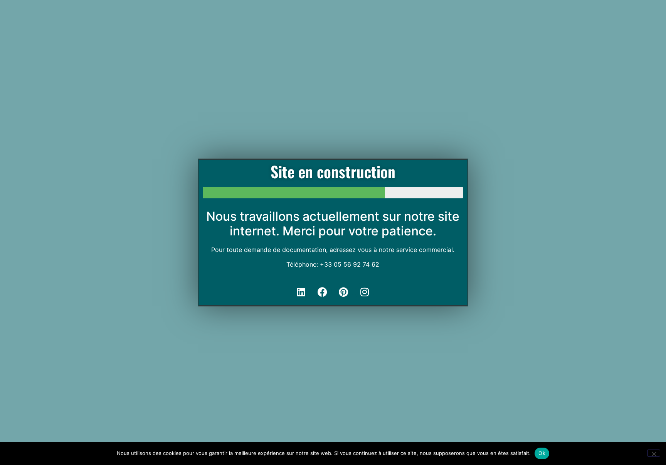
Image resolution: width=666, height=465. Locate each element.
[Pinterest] (343, 291)
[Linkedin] (301, 291)
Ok (541, 453)
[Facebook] (322, 291)
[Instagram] (364, 291)
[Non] (653, 453)
